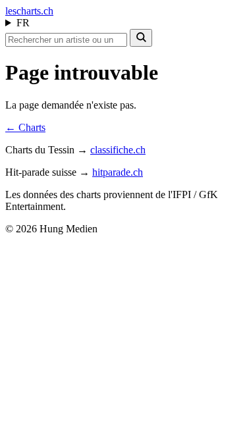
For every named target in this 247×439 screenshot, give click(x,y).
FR (23, 22)
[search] (141, 38)
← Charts (25, 127)
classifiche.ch (118, 149)
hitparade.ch (117, 172)
